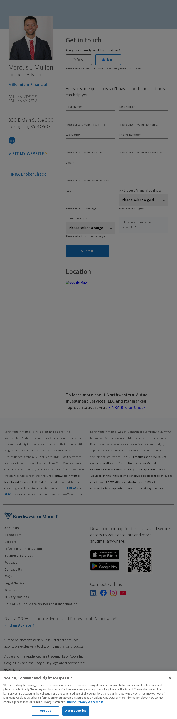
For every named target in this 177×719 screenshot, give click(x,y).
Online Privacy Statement (85, 702)
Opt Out (45, 710)
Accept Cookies (75, 710)
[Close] (170, 678)
